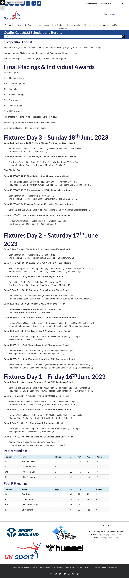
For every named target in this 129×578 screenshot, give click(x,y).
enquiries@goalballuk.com (109, 535)
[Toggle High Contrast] (2, 2)
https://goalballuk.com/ (109, 538)
